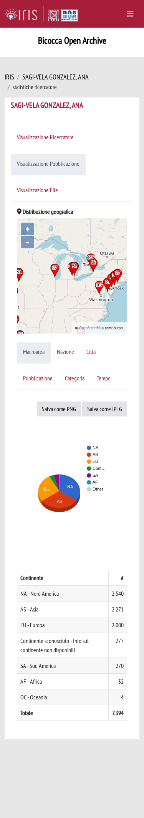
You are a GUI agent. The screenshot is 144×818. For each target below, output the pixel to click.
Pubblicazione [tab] (38, 378)
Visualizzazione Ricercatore (45, 137)
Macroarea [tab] (34, 351)
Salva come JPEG (104, 409)
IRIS (9, 77)
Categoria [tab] (74, 378)
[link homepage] (24, 13)
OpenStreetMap (91, 328)
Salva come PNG (59, 409)
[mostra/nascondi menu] (130, 14)
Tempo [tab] (104, 378)
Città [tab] (91, 351)
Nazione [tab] (65, 351)
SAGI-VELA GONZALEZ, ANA (55, 77)
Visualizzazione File (37, 190)
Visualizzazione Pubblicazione (48, 163)
